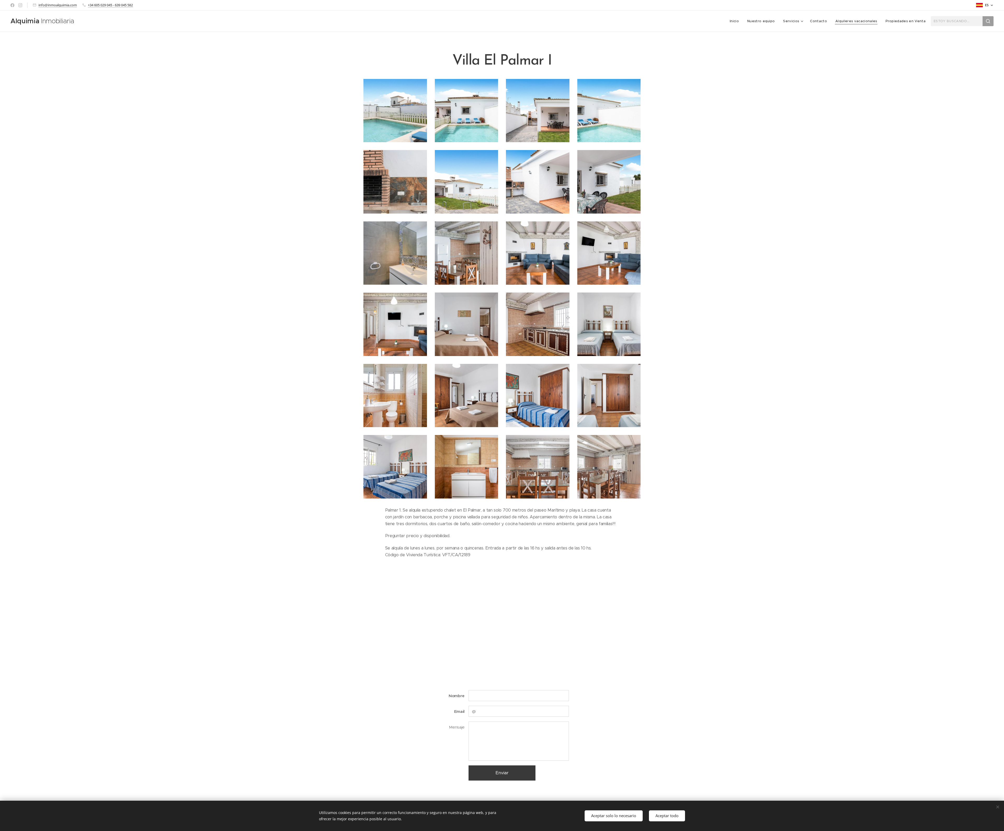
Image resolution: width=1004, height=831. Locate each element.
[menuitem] (735, 21)
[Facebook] (12, 5)
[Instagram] (20, 5)
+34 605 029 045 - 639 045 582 (110, 5)
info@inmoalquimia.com (57, 5)
